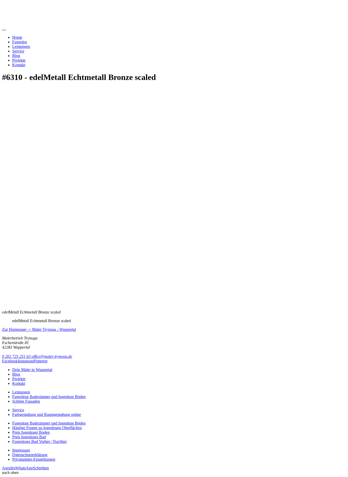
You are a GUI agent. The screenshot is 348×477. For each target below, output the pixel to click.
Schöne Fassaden (26, 401)
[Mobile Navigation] (4, 30)
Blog (16, 55)
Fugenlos (19, 42)
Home (17, 37)
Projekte (18, 60)
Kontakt (18, 65)
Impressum (21, 450)
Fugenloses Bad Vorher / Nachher (39, 441)
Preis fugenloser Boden (31, 432)
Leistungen (21, 46)
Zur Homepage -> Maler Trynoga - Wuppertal (39, 329)
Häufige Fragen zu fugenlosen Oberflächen (47, 428)
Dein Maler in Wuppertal (32, 369)
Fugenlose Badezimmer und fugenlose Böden (49, 396)
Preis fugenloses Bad (29, 437)
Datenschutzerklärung (29, 455)
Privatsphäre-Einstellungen (33, 459)
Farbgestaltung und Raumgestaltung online (46, 414)
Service (18, 51)
